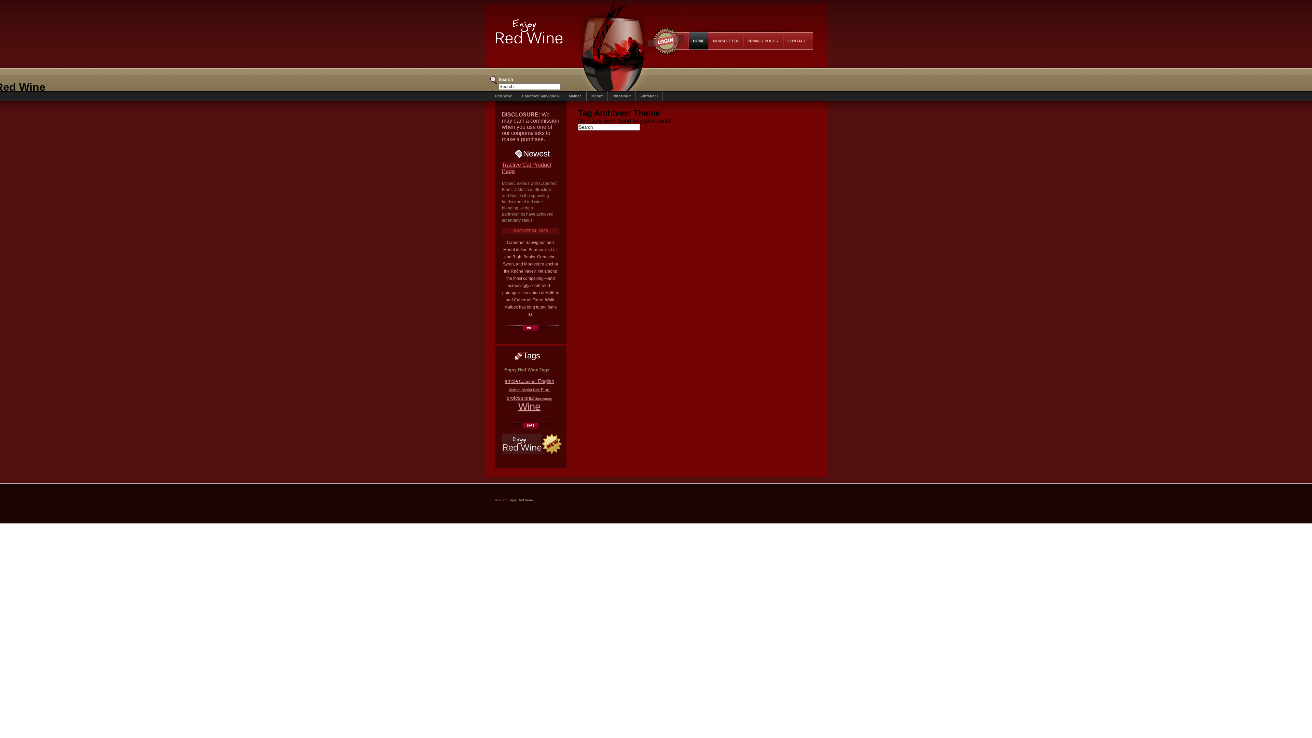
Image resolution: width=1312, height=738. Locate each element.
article (511, 381)
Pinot (545, 389)
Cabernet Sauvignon (540, 96)
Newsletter (726, 41)
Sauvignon (543, 398)
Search (506, 79)
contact (797, 41)
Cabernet (528, 381)
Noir (536, 390)
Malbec (575, 96)
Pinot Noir (622, 96)
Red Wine (503, 96)
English (546, 381)
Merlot (597, 96)
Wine (529, 406)
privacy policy (763, 41)
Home (698, 41)
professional (520, 398)
